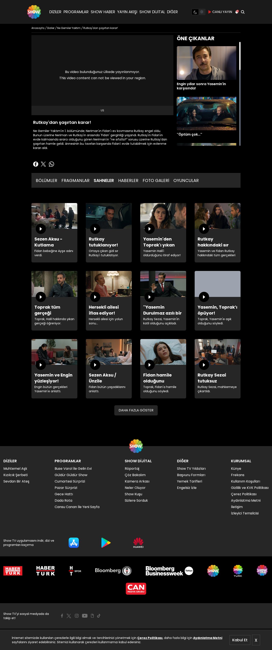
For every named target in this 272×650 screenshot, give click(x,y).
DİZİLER (55, 11)
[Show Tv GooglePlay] (106, 543)
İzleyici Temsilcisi (245, 513)
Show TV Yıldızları (191, 468)
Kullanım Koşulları (245, 481)
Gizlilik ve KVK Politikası (250, 487)
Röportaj (132, 468)
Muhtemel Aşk (15, 468)
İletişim (237, 506)
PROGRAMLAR (76, 11)
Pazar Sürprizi (66, 487)
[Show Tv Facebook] (62, 616)
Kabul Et (240, 640)
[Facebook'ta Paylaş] (35, 164)
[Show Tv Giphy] (92, 616)
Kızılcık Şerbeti (15, 474)
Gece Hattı (64, 494)
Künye (236, 468)
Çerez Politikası (150, 638)
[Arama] (243, 12)
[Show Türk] (238, 571)
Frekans (237, 474)
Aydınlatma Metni (207, 638)
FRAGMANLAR (75, 180)
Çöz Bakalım (135, 474)
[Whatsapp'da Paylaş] (51, 164)
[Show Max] (263, 571)
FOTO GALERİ (156, 180)
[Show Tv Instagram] (77, 616)
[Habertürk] (12, 571)
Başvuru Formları (191, 474)
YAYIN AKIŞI (127, 11)
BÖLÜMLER (46, 180)
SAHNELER (104, 180)
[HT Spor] (75, 571)
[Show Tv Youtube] (85, 616)
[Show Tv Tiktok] (99, 616)
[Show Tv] (34, 12)
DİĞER (172, 11)
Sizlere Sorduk (136, 500)
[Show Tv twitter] (68, 616)
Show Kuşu (133, 494)
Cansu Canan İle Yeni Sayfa (77, 506)
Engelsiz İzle (187, 487)
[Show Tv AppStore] (73, 543)
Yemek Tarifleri (189, 481)
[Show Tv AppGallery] (138, 543)
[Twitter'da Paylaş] (43, 164)
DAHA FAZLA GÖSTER (136, 410)
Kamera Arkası (137, 481)
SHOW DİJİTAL (152, 11)
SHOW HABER (103, 11)
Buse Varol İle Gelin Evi (73, 468)
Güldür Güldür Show (71, 474)
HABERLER (128, 180)
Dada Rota (63, 500)
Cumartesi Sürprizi (70, 481)
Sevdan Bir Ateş (16, 481)
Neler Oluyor (135, 487)
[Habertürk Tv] (45, 571)
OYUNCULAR (186, 180)
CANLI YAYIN (222, 11)
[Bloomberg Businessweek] (169, 571)
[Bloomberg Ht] (113, 571)
